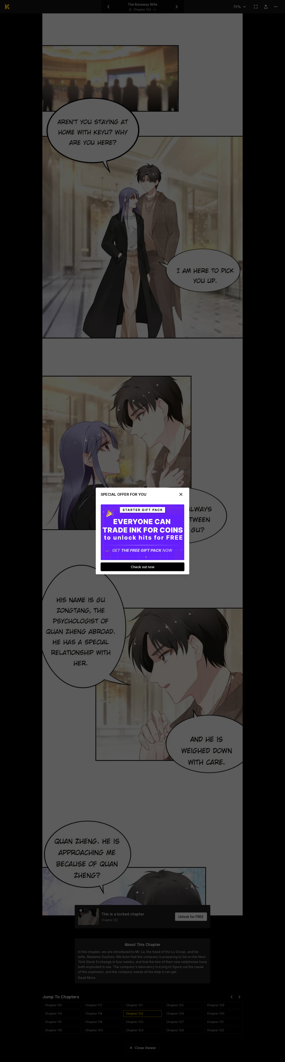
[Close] (181, 494)
